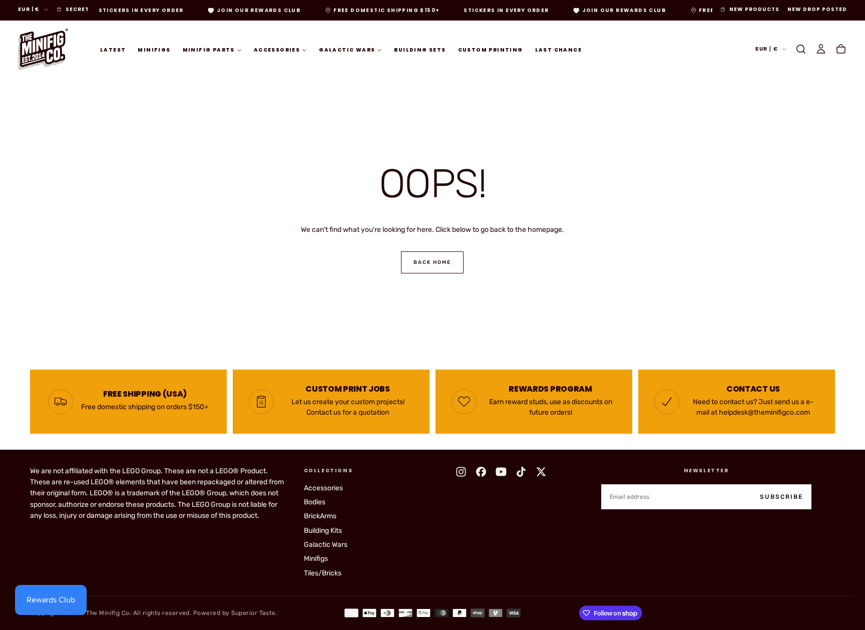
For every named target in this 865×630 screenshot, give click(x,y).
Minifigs (154, 49)
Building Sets (420, 49)
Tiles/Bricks (322, 573)
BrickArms (320, 516)
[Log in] (821, 49)
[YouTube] (501, 472)
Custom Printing (490, 49)
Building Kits (323, 530)
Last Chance (558, 49)
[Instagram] (461, 472)
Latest (113, 49)
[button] (801, 49)
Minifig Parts (209, 49)
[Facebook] (481, 472)
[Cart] (841, 49)
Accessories (277, 49)
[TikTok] (521, 472)
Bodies (314, 502)
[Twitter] (541, 472)
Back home (432, 262)
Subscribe (781, 496)
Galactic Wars (347, 49)
